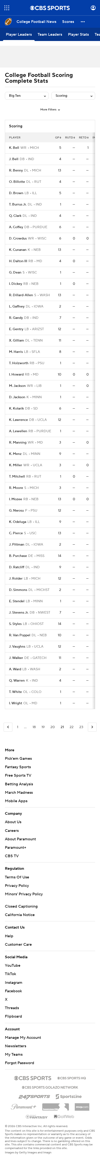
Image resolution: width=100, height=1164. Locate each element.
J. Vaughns (17, 646)
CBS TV (12, 856)
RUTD (69, 137)
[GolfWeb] (64, 1116)
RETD (83, 137)
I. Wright (15, 703)
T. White (15, 692)
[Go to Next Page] (92, 727)
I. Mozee (15, 499)
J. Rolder (16, 578)
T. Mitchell (17, 476)
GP (57, 137)
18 (34, 727)
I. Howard (16, 374)
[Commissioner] (55, 1105)
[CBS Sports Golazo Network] (50, 1086)
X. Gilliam (16, 340)
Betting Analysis (19, 784)
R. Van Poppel (19, 635)
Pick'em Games (18, 758)
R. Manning (17, 442)
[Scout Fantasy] (37, 1116)
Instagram (13, 982)
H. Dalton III (18, 261)
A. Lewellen (18, 431)
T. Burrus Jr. (17, 204)
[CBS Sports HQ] (71, 1077)
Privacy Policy (17, 885)
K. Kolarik (16, 408)
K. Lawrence (18, 420)
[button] (7, 8)
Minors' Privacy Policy (24, 894)
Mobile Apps (16, 801)
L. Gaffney (17, 306)
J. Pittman (16, 544)
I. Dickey (15, 284)
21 (62, 727)
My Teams (14, 1054)
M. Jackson (17, 386)
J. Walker (16, 658)
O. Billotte (17, 182)
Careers (12, 830)
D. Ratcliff (16, 567)
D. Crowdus (18, 238)
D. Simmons (18, 590)
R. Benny (16, 170)
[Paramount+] (23, 1105)
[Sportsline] (69, 1095)
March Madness (19, 792)
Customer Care (18, 944)
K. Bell (14, 148)
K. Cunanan (17, 250)
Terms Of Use (17, 877)
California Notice (20, 914)
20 (52, 727)
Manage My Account (23, 1037)
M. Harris (16, 352)
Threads (12, 1008)
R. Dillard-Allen (21, 295)
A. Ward (15, 669)
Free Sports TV (18, 775)
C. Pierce (16, 533)
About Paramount (20, 839)
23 (81, 727)
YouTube (12, 965)
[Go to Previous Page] (8, 727)
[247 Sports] (34, 1095)
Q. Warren (17, 680)
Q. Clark (15, 216)
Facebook (13, 991)
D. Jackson (17, 397)
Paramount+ (15, 847)
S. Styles (15, 624)
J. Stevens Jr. (18, 612)
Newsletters (15, 1046)
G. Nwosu (16, 510)
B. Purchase (18, 556)
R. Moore (16, 488)
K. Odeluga (17, 522)
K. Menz (15, 454)
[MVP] (82, 1105)
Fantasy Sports (18, 767)
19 (43, 727)
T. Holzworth (18, 363)
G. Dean (15, 272)
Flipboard (13, 1016)
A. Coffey (16, 227)
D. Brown (16, 193)
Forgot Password (19, 1063)
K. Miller (15, 465)
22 (72, 727)
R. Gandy (16, 318)
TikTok (10, 974)
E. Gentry (16, 329)
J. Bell (13, 159)
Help (9, 936)
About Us (13, 822)
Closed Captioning (21, 906)
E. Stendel (17, 601)
